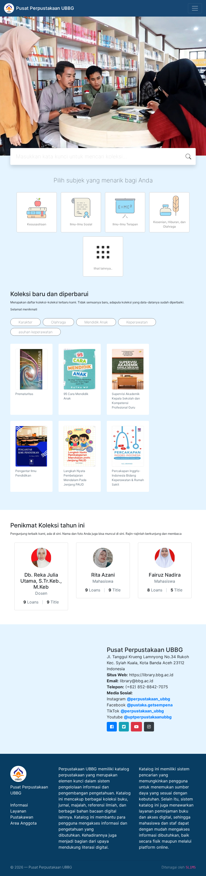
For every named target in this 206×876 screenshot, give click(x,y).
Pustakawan (21, 817)
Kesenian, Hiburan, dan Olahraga (169, 224)
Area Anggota (23, 823)
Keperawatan (137, 322)
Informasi (19, 804)
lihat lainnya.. (103, 268)
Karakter (25, 322)
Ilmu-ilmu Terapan (125, 224)
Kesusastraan (36, 224)
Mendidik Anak (96, 322)
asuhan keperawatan (36, 332)
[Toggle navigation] (195, 8)
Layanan (18, 811)
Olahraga (58, 322)
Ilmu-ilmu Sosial (81, 224)
